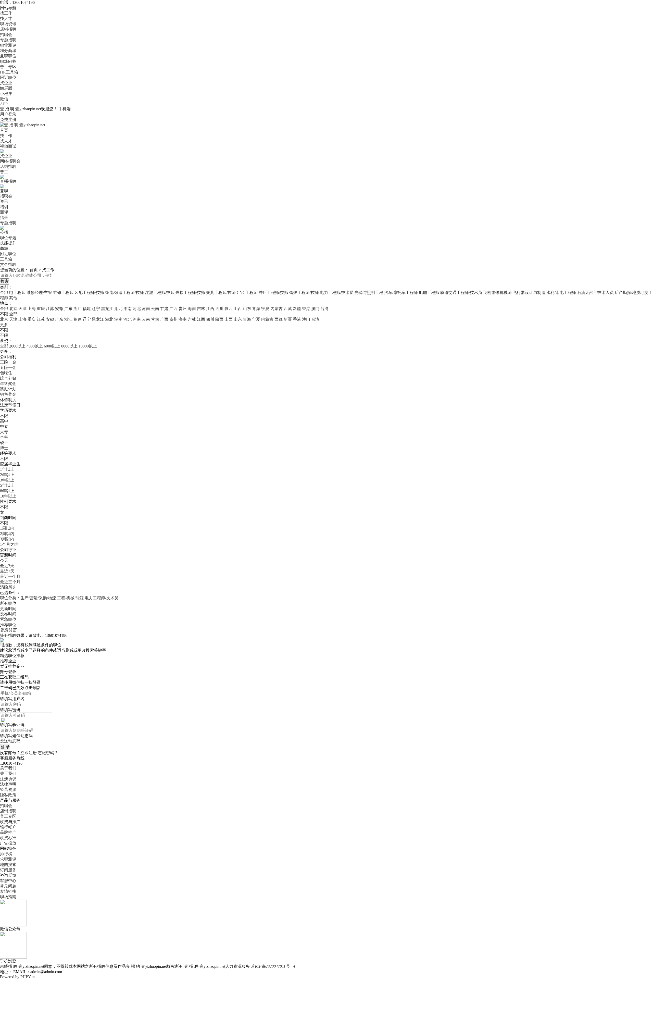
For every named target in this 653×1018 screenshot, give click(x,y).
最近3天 (7, 566)
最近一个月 (10, 576)
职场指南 (8, 897)
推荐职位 (8, 625)
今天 (4, 560)
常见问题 (8, 886)
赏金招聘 (8, 264)
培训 (4, 207)
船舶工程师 (429, 292)
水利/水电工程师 (561, 292)
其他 (13, 298)
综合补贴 (8, 378)
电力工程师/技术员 (337, 292)
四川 (219, 308)
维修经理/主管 (39, 292)
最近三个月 (10, 582)
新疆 (297, 308)
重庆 (41, 308)
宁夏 (265, 308)
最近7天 (7, 571)
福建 (87, 308)
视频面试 (8, 146)
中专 (4, 426)
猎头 (4, 217)
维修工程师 (63, 292)
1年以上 (7, 469)
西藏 (288, 308)
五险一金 (8, 367)
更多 (4, 324)
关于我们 (8, 773)
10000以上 (88, 346)
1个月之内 (9, 544)
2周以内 (7, 533)
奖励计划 (8, 389)
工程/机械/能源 (70, 598)
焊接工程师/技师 (190, 292)
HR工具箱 (9, 72)
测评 (4, 212)
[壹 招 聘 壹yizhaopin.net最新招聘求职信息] (22, 124)
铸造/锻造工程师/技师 (124, 292)
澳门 (315, 308)
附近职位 (8, 77)
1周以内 (7, 528)
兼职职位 (8, 56)
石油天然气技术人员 (595, 292)
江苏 (50, 308)
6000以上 (52, 346)
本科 (4, 437)
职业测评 (8, 45)
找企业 (6, 83)
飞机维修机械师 (497, 292)
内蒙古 (276, 308)
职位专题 (8, 237)
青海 (256, 308)
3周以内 (7, 539)
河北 (137, 308)
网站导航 (8, 8)
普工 (4, 172)
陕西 (228, 308)
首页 (4, 130)
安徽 (59, 308)
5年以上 (7, 485)
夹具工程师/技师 (221, 292)
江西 (210, 308)
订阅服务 (8, 870)
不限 (4, 330)
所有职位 (8, 603)
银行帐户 (8, 827)
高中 (4, 421)
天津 (22, 308)
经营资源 (8, 789)
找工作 (6, 13)
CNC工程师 (247, 292)
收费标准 (8, 838)
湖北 (118, 308)
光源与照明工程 (369, 292)
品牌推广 (8, 832)
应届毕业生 (10, 464)
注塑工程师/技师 (159, 292)
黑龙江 (107, 308)
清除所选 (8, 587)
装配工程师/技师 (89, 292)
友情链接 (8, 891)
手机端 (64, 109)
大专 (4, 432)
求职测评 (8, 859)
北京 (13, 308)
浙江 (77, 308)
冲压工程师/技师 (273, 292)
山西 (238, 308)
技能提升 (8, 243)
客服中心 (8, 880)
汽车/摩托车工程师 (401, 292)
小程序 (6, 93)
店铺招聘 (8, 29)
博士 (4, 448)
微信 (4, 99)
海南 (192, 308)
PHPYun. (28, 977)
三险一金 (8, 362)
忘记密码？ (48, 753)
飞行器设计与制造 (529, 292)
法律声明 (8, 784)
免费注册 (8, 119)
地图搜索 (8, 864)
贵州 (183, 308)
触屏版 (6, 88)
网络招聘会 (10, 161)
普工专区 (8, 67)
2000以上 (17, 346)
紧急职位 (8, 619)
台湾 (324, 308)
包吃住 (6, 373)
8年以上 (7, 491)
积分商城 (8, 50)
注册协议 (8, 779)
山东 (247, 308)
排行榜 (6, 854)
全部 (4, 292)
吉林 (201, 308)
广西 (173, 308)
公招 (4, 232)
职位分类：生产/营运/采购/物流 (28, 598)
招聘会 (6, 34)
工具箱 (6, 259)
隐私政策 (8, 795)
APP (4, 104)
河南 (146, 308)
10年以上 (8, 496)
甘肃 (164, 308)
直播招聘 (8, 181)
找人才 (6, 18)
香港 (306, 308)
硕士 (4, 442)
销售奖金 (8, 394)
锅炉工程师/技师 (304, 292)
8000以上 (69, 346)
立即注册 (28, 753)
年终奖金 (8, 383)
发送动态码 (10, 741)
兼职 (4, 191)
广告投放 (8, 843)
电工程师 (17, 292)
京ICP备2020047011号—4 (273, 966)
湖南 (127, 308)
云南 (155, 308)
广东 (68, 308)
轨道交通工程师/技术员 (461, 292)
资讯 (4, 201)
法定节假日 (10, 405)
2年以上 (7, 475)
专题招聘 (8, 40)
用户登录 (8, 114)
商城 (4, 248)
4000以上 (35, 346)
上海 (32, 308)
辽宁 (96, 308)
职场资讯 (8, 24)
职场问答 (8, 61)
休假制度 (8, 400)
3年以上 (7, 480)
